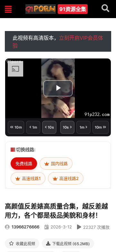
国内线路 (59, 163)
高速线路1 (31, 178)
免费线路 (23, 163)
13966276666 (25, 226)
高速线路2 (68, 178)
